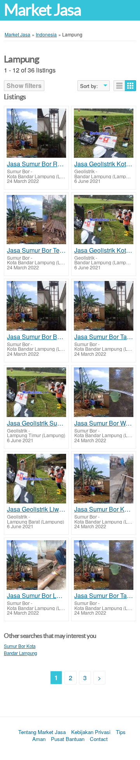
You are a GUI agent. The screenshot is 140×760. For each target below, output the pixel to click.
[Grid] (130, 85)
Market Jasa (42, 10)
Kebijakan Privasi (90, 732)
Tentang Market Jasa (42, 732)
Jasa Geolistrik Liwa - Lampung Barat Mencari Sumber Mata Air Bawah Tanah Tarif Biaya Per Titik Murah (36, 509)
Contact (99, 739)
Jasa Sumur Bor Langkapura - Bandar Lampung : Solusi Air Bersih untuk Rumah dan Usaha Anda (36, 595)
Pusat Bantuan (67, 739)
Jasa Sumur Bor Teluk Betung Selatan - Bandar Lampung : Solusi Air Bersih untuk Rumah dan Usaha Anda (36, 250)
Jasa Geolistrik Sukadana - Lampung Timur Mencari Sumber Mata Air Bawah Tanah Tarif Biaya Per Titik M (36, 423)
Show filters (24, 85)
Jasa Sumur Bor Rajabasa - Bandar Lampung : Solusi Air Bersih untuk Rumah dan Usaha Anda (36, 163)
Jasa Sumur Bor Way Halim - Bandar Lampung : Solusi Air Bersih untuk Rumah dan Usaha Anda (103, 423)
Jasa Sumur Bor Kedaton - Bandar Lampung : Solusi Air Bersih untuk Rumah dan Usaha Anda (103, 509)
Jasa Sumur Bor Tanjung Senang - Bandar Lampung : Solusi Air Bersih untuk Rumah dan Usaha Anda (103, 336)
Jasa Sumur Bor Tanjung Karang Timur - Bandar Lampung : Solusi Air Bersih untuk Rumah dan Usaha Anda (103, 595)
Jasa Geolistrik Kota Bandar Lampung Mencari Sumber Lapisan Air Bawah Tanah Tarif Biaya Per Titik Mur (103, 250)
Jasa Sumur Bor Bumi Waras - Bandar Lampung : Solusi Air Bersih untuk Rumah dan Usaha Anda (36, 336)
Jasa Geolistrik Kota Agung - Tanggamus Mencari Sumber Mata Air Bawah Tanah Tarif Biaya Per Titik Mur (103, 163)
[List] (119, 85)
